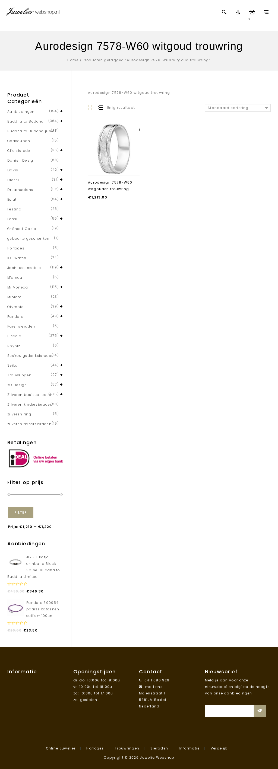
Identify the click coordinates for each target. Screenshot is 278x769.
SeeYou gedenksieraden (30, 355)
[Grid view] (91, 108)
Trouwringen (19, 375)
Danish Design (21, 160)
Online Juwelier (61, 748)
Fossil (13, 219)
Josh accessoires (24, 267)
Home (72, 60)
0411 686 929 (157, 680)
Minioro (14, 297)
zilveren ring (19, 414)
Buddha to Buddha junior (31, 131)
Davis (12, 170)
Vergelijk (219, 748)
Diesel (13, 180)
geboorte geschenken (28, 238)
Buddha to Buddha (25, 121)
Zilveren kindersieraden (30, 404)
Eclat (12, 199)
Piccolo (14, 336)
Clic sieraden (20, 150)
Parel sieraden (21, 326)
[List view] (100, 108)
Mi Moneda (17, 287)
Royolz (13, 346)
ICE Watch (17, 258)
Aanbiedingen (21, 111)
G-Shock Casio (21, 228)
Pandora (15, 316)
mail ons (154, 686)
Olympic (15, 307)
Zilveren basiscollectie (29, 394)
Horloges (15, 248)
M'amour (15, 277)
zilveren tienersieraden (29, 424)
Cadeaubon (18, 141)
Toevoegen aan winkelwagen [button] (113, 165)
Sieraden (159, 748)
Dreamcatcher (21, 189)
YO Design (17, 385)
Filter (20, 512)
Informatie (189, 748)
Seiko (12, 365)
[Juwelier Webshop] (32, 11)
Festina (14, 209)
